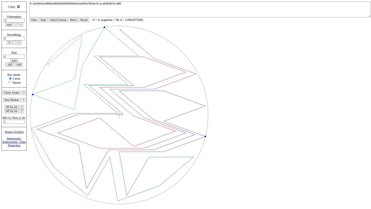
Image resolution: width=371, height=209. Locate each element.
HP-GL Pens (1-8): (14, 118)
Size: (14, 52)
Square (16, 82)
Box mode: (14, 74)
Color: (12, 7)
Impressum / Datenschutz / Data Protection (14, 142)
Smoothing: (14, 34)
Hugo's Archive (14, 132)
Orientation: (14, 16)
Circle (16, 78)
